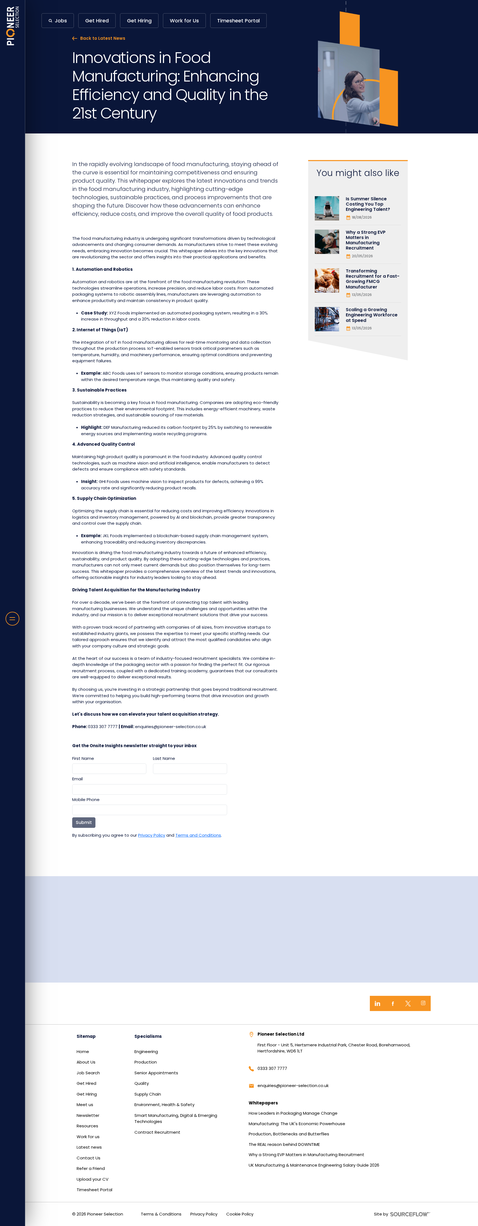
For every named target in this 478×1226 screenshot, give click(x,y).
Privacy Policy (151, 835)
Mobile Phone (86, 799)
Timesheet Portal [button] (238, 20)
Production (145, 1062)
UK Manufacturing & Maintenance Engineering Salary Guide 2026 (314, 1165)
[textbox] (109, 768)
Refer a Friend (91, 1168)
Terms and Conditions (198, 835)
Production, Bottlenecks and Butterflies (289, 1134)
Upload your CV (92, 1179)
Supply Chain (147, 1094)
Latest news (89, 1147)
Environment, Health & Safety (164, 1104)
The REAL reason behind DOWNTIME (284, 1144)
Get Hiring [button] (139, 20)
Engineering (146, 1051)
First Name (83, 758)
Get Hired (86, 1083)
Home (83, 1051)
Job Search (88, 1073)
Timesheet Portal (94, 1190)
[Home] (12, 26)
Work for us (88, 1137)
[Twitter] (407, 1003)
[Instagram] (423, 1003)
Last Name (164, 758)
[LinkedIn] (377, 1003)
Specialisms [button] (148, 1036)
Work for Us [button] (184, 20)
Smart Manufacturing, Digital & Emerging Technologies (175, 1118)
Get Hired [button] (97, 20)
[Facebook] (392, 1003)
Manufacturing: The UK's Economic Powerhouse (297, 1124)
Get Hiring (87, 1094)
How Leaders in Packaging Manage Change (293, 1113)
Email (77, 779)
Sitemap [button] (86, 1036)
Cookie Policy (239, 1214)
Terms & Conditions (161, 1214)
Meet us (85, 1104)
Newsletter (88, 1115)
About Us (86, 1062)
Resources (87, 1126)
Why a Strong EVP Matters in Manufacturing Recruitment (306, 1154)
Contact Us (88, 1158)
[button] (57, 20)
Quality (141, 1083)
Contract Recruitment (157, 1132)
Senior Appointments (156, 1073)
